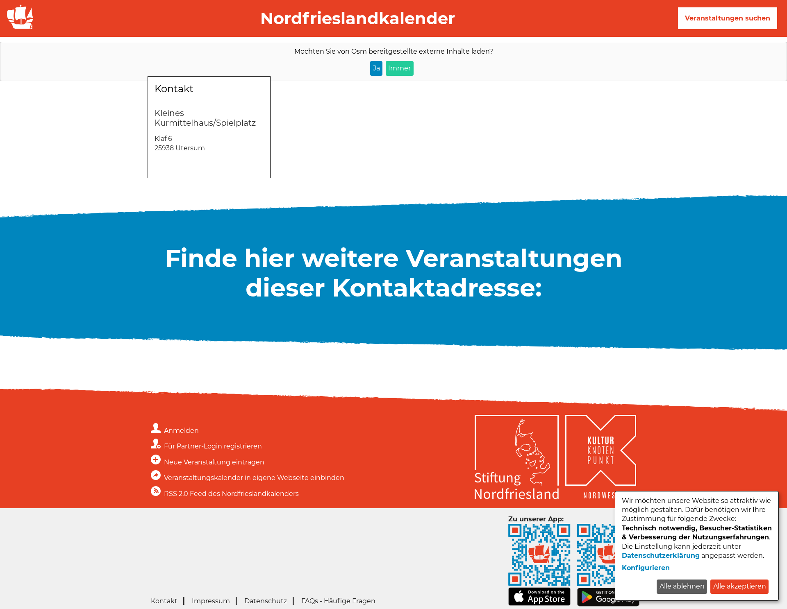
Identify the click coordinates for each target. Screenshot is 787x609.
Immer (399, 68)
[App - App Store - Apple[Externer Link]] (539, 604)
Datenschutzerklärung (661, 555)
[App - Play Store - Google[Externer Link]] (608, 604)
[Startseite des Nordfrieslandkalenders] (18, 28)
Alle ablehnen (682, 586)
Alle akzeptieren (739, 586)
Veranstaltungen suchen (727, 18)
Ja (376, 68)
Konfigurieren (646, 568)
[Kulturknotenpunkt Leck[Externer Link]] (600, 458)
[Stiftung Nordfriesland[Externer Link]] (517, 458)
